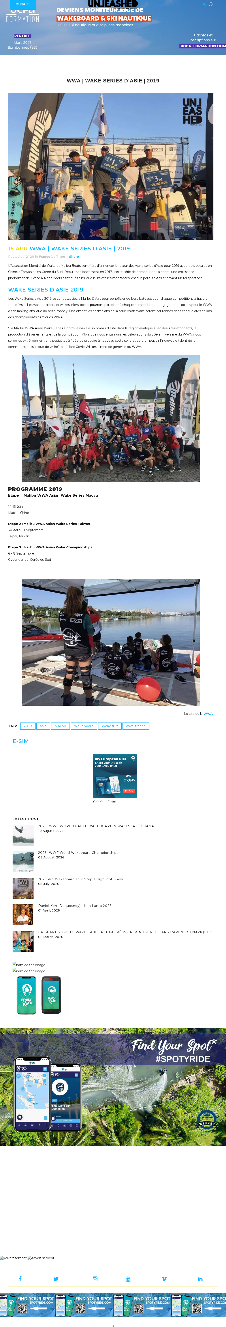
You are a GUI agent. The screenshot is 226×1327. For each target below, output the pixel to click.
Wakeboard (84, 726)
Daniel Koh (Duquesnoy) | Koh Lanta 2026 (74, 906)
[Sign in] (203, 4)
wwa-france (136, 726)
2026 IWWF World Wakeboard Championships (78, 853)
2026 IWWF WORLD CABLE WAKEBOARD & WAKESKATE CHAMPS (97, 826)
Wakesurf (110, 726)
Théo (60, 257)
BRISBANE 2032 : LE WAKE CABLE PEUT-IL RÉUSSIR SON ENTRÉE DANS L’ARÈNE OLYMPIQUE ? (125, 932)
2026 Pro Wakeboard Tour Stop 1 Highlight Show (80, 879)
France (44, 257)
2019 (28, 726)
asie (43, 726)
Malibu (60, 726)
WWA (208, 714)
